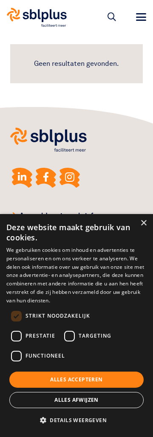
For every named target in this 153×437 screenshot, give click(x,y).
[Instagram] (70, 177)
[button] (111, 17)
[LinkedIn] (22, 177)
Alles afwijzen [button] (76, 399)
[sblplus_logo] (37, 17)
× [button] (143, 223)
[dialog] (76, 325)
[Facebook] (46, 177)
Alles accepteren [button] (76, 379)
